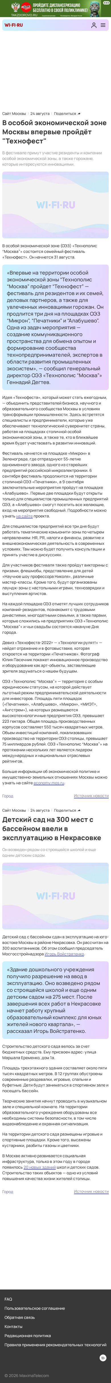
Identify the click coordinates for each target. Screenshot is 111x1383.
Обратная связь (20, 1317)
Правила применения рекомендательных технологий (55, 1344)
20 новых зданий (40, 1167)
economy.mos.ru (49, 782)
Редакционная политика (28, 1335)
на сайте (24, 516)
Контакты (13, 1326)
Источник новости (91, 795)
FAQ (8, 1299)
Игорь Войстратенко (64, 953)
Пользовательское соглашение (35, 1308)
